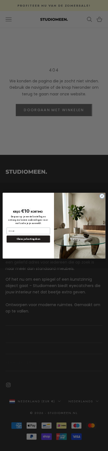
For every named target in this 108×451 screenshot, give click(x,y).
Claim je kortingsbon (28, 239)
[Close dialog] (102, 196)
